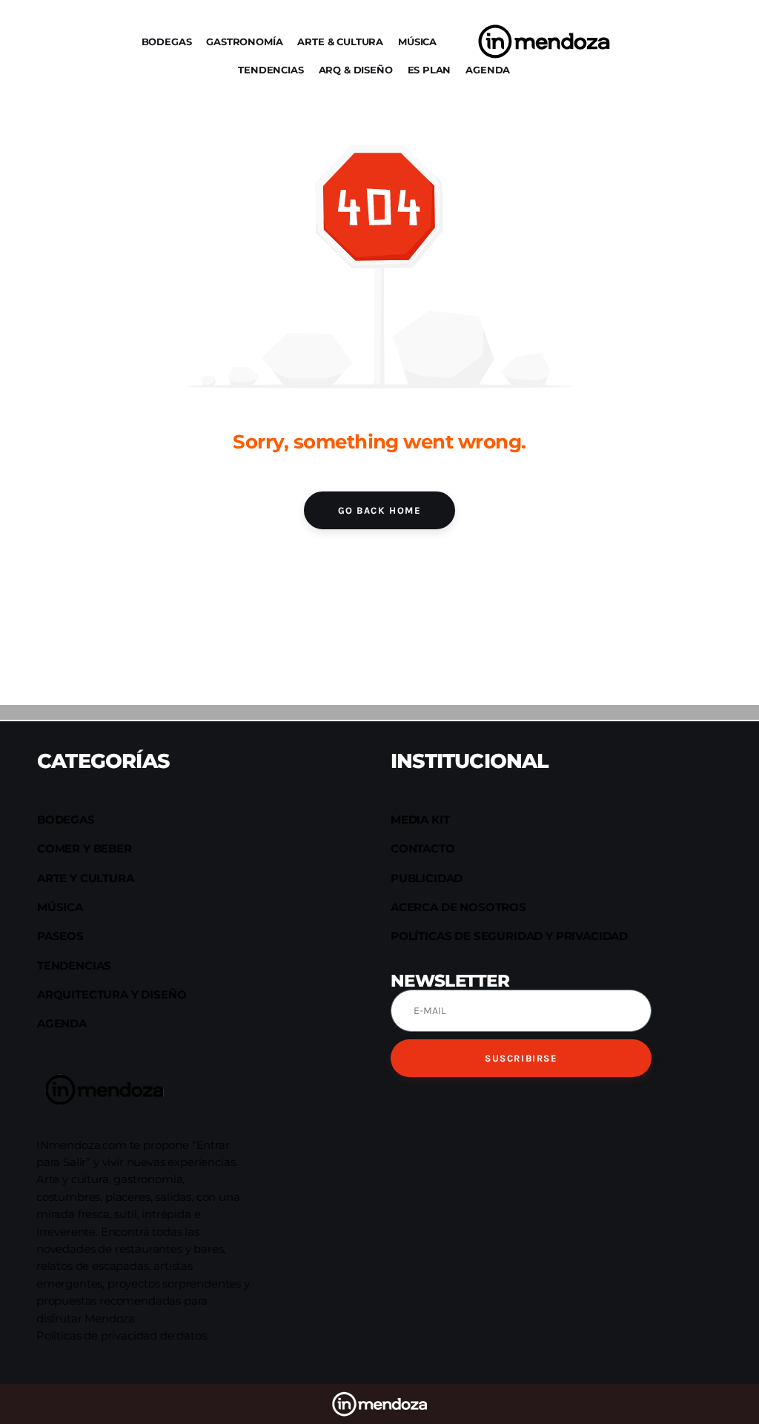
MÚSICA (417, 41)
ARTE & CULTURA (340, 41)
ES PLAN (429, 70)
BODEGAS (167, 41)
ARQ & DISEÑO (356, 70)
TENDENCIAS (270, 70)
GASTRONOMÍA (244, 41)
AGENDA (487, 70)
